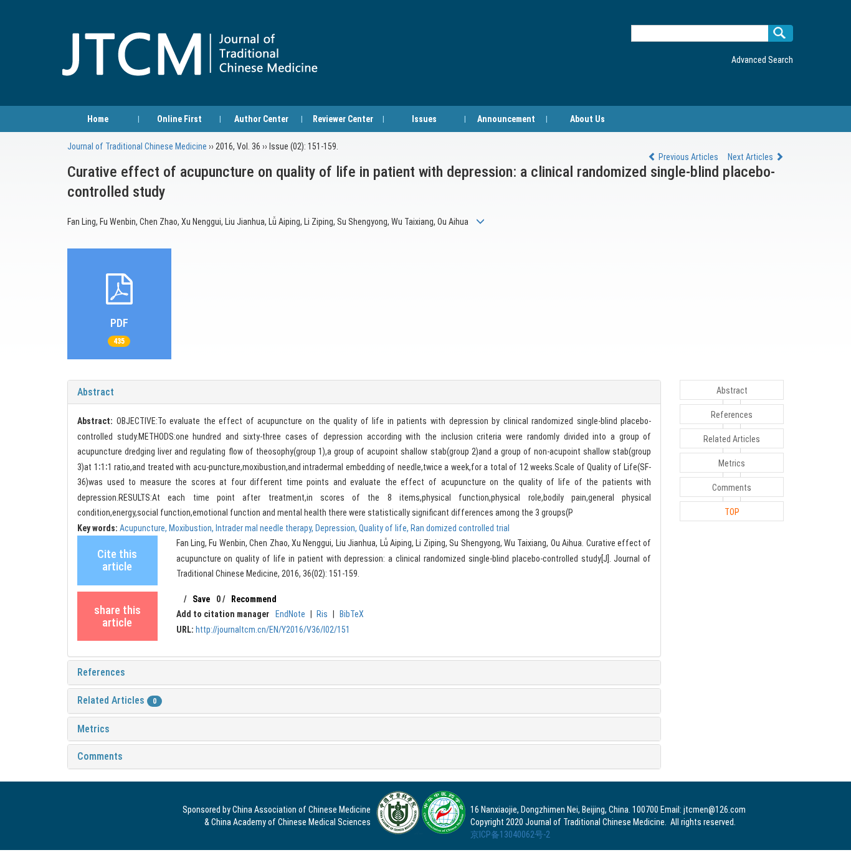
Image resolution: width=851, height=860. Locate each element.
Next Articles (751, 157)
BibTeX (352, 614)
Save (201, 599)
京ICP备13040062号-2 (510, 834)
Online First (179, 119)
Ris (322, 614)
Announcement (506, 119)
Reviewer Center (343, 119)
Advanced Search (762, 60)
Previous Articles (688, 157)
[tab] (364, 392)
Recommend (254, 599)
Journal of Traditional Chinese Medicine (137, 146)
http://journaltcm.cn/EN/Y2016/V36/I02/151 (273, 630)
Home (97, 119)
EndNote (290, 614)
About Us (587, 119)
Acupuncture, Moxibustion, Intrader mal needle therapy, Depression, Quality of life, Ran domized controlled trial (315, 528)
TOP (732, 512)
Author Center (261, 119)
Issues (424, 119)
